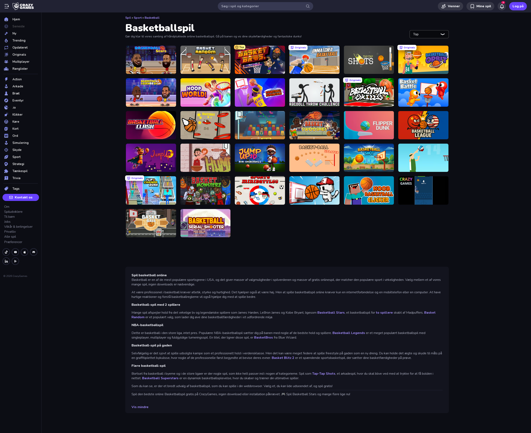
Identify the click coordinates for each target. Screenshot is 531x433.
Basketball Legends (348, 333)
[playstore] (15, 261)
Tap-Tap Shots (323, 373)
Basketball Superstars (160, 378)
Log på (518, 6)
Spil (128, 18)
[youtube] (15, 252)
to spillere (384, 312)
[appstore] (24, 252)
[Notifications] (502, 6)
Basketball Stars (331, 312)
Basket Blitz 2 (282, 358)
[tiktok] (6, 252)
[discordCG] (33, 252)
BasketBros (263, 337)
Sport (138, 18)
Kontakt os (24, 197)
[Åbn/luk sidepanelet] (7, 6)
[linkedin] (6, 261)
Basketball (152, 18)
